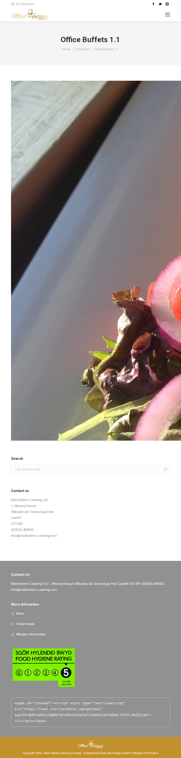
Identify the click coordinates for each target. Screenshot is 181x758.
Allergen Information (31, 634)
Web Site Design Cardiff (115, 753)
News (20, 614)
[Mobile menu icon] (167, 14)
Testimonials (25, 624)
